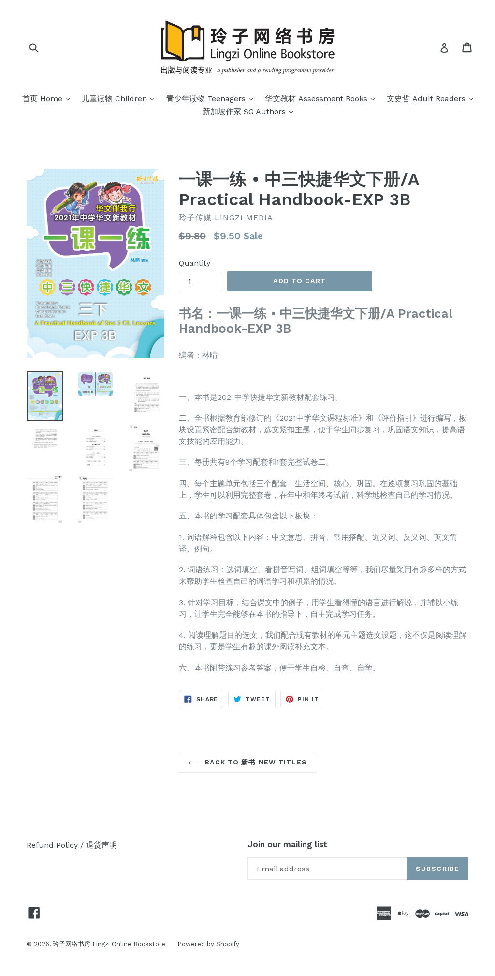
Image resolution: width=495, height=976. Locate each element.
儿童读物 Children (120, 98)
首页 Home (48, 98)
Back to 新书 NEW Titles (255, 762)
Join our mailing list (287, 844)
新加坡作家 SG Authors (250, 111)
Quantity (194, 263)
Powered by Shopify (208, 943)
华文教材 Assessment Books (322, 98)
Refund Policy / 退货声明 (72, 845)
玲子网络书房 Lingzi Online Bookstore (109, 943)
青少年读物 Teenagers (212, 98)
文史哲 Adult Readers (432, 98)
